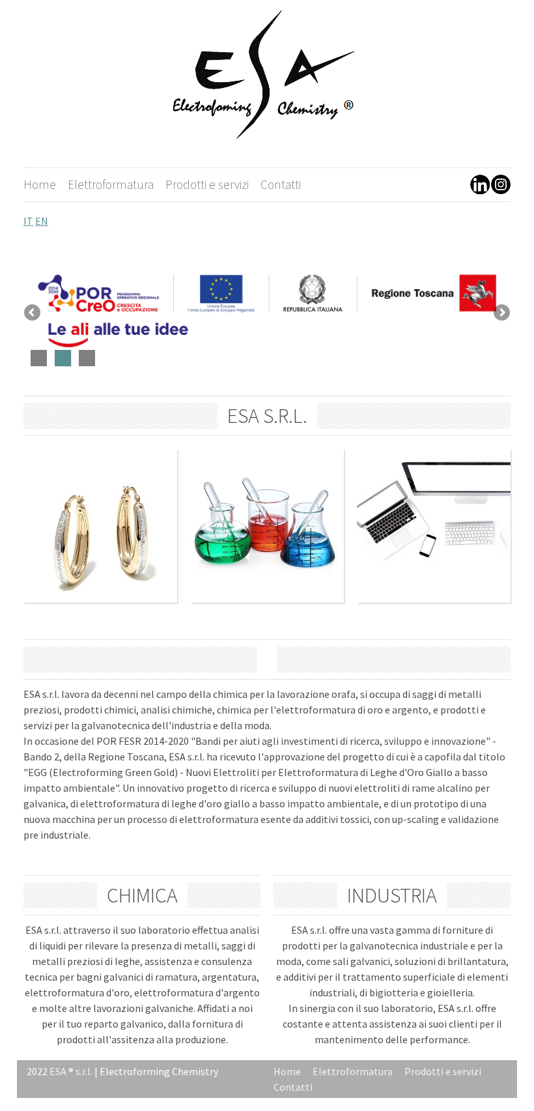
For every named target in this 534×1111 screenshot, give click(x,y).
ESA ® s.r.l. (71, 1071)
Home (39, 184)
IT (28, 220)
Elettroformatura (111, 184)
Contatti (280, 184)
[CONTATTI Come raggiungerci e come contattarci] (434, 598)
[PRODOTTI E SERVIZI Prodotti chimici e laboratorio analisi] (267, 598)
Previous (33, 313)
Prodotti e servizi (207, 184)
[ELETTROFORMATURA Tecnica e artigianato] (100, 598)
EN (41, 220)
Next (501, 313)
